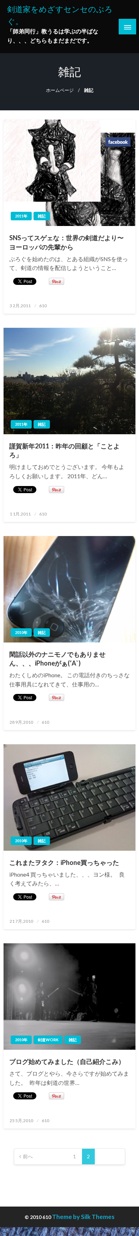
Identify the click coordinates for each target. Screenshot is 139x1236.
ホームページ (60, 90)
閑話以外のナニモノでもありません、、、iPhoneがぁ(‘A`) (57, 658)
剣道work (48, 1039)
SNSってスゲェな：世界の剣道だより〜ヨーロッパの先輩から (66, 242)
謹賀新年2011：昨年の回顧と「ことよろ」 (64, 450)
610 (43, 305)
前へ (28, 1156)
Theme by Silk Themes (83, 1216)
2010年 (21, 632)
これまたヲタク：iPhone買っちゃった (64, 862)
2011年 (21, 216)
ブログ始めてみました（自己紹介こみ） (67, 1061)
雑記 (42, 216)
